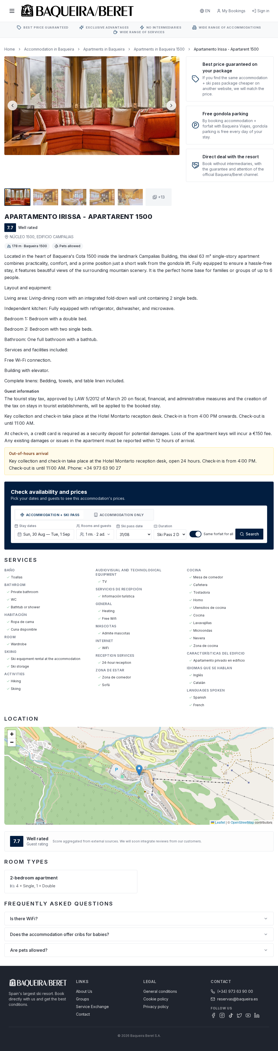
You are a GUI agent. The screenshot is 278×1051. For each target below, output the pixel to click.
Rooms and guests (96, 526)
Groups (82, 999)
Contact (83, 1014)
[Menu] (12, 11)
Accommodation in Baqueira (49, 49)
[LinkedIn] (257, 1015)
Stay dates (27, 526)
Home (9, 49)
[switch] (195, 534)
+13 (161, 197)
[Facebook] (213, 1015)
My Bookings (233, 10)
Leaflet (219, 822)
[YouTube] (248, 1015)
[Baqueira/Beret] (77, 10)
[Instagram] (222, 1015)
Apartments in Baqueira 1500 (159, 49)
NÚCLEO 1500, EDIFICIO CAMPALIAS (42, 236)
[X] (239, 1015)
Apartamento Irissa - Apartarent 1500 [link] (226, 49)
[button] (139, 770)
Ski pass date (132, 526)
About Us (84, 991)
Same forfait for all (218, 534)
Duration (165, 526)
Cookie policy (155, 999)
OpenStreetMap (242, 822)
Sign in (263, 10)
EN (207, 10)
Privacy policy (156, 1006)
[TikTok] (230, 1015)
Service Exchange (92, 1006)
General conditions (160, 991)
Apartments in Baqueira (104, 49)
